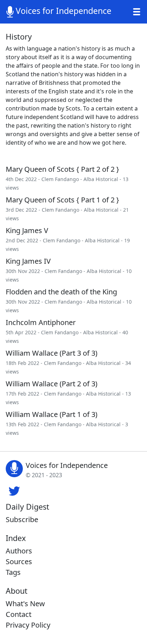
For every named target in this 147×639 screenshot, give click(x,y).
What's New (25, 603)
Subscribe (22, 519)
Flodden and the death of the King (61, 292)
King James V (27, 230)
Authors (19, 551)
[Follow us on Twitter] (14, 490)
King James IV (28, 261)
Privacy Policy (28, 625)
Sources (19, 561)
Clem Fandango (60, 179)
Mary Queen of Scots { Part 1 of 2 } (62, 200)
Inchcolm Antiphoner (41, 322)
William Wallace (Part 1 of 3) (51, 414)
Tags (13, 572)
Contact (18, 614)
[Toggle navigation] (137, 12)
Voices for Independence (63, 10)
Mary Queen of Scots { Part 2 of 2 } (62, 169)
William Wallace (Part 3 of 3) (51, 353)
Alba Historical (100, 179)
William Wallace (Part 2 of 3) (51, 383)
